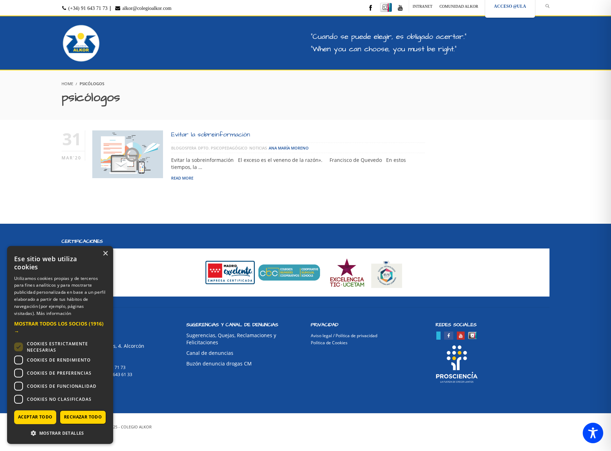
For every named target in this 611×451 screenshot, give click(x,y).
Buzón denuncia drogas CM (219, 363)
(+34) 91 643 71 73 (87, 8)
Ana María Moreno (289, 148)
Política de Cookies (329, 343)
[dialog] (60, 345)
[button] (60, 327)
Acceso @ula (510, 6)
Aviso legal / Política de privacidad (344, 336)
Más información (53, 313)
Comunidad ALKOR (459, 6)
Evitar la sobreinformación (210, 134)
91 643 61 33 (119, 374)
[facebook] (371, 8)
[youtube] (400, 8)
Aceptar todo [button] (35, 417)
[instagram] (386, 7)
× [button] (105, 253)
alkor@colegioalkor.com (146, 8)
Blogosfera (183, 148)
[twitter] (438, 336)
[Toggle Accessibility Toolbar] (593, 433)
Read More (182, 178)
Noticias (258, 148)
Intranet (422, 6)
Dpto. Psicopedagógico (223, 148)
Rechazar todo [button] (83, 417)
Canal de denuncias (209, 353)
